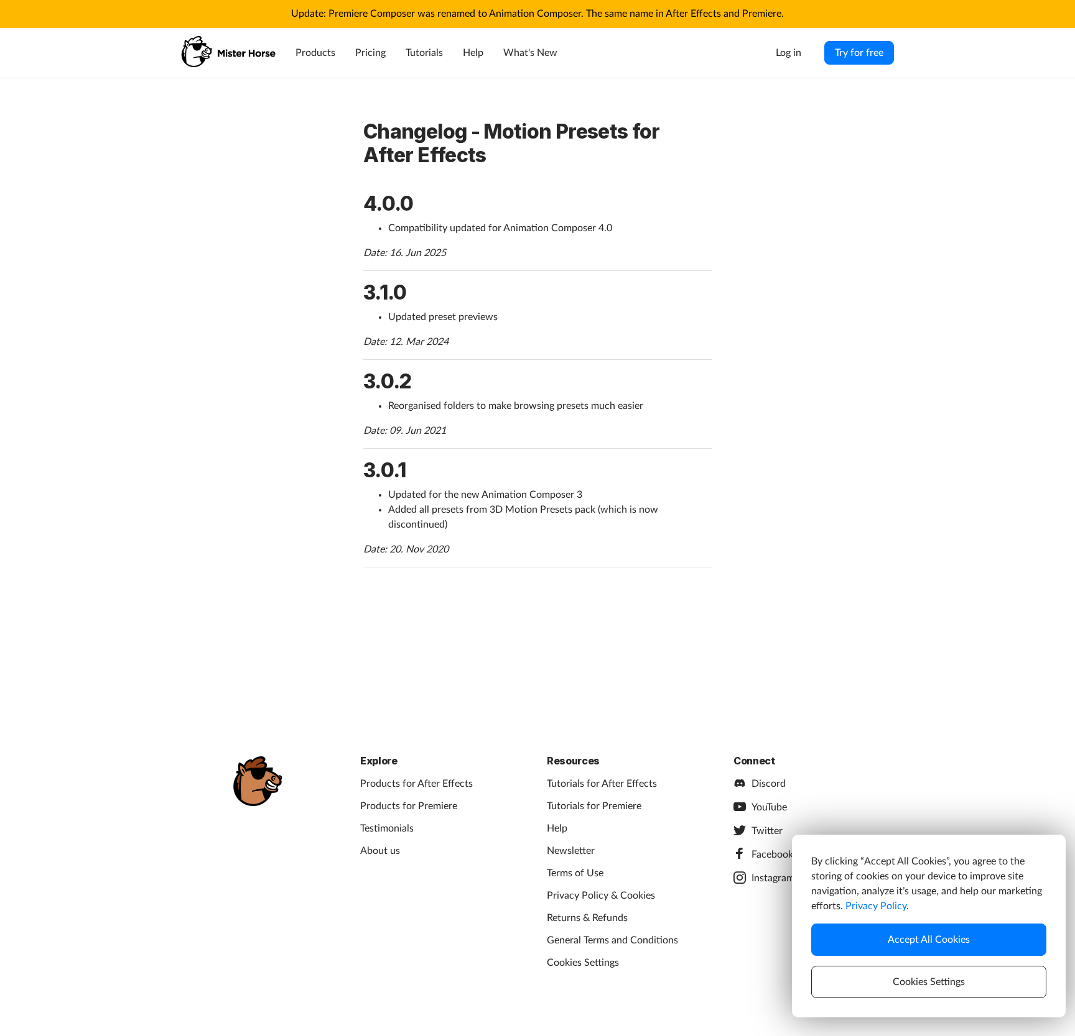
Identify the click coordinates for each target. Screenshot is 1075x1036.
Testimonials (387, 828)
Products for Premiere (408, 806)
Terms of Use (575, 873)
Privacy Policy (875, 906)
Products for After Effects (416, 784)
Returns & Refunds (587, 918)
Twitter (767, 831)
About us (380, 851)
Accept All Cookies (929, 940)
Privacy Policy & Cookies (601, 896)
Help (473, 53)
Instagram (773, 878)
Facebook (772, 855)
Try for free (859, 53)
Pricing (370, 53)
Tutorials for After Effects (602, 784)
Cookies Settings (583, 963)
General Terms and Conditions (612, 940)
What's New (530, 53)
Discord (769, 784)
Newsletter (571, 851)
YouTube (769, 807)
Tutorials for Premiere (594, 806)
